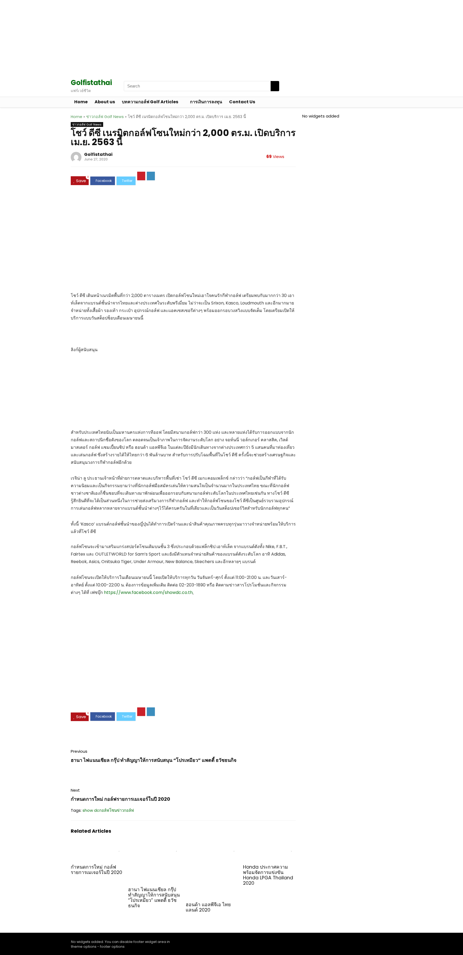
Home (81, 102)
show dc (91, 810)
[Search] (275, 86)
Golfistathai (98, 154)
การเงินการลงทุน (206, 102)
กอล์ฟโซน (108, 810)
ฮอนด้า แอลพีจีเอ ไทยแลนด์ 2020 (208, 907)
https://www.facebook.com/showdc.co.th (148, 592)
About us (105, 102)
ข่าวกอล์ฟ (125, 810)
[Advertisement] (161, 37)
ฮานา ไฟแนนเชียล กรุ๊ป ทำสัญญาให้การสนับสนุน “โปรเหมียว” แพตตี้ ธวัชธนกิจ (154, 760)
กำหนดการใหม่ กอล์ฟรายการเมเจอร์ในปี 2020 (120, 799)
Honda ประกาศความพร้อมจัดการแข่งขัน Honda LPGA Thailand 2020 (268, 875)
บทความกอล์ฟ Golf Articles (150, 102)
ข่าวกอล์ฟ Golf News (105, 116)
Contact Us (242, 102)
